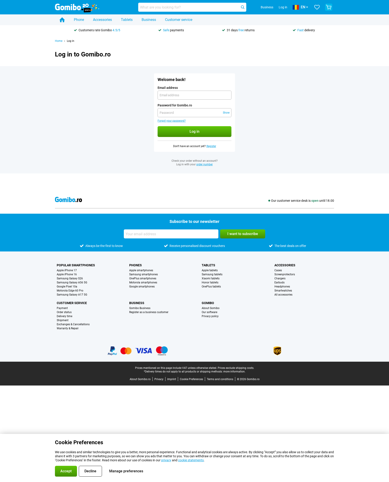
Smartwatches (283, 290)
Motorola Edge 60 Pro (70, 290)
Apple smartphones (141, 270)
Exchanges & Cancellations (73, 324)
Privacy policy (210, 316)
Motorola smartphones (143, 282)
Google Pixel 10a (67, 286)
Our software (209, 312)
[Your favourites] (317, 7)
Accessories (102, 20)
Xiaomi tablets (210, 278)
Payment (62, 308)
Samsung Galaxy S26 (70, 278)
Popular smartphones (76, 265)
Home (58, 41)
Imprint (171, 379)
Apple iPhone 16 (67, 274)
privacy (166, 460)
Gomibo (208, 303)
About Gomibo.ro (140, 379)
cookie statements (191, 460)
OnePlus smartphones (142, 278)
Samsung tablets (212, 274)
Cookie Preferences (191, 379)
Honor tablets (210, 282)
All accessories (283, 294)
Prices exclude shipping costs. (236, 368)
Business (149, 20)
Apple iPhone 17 (67, 270)
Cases (278, 270)
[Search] (242, 7)
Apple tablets (210, 270)
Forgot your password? (172, 120)
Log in (283, 7)
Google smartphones (142, 286)
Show (226, 112)
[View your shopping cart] (328, 7)
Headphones (282, 286)
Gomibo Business (139, 308)
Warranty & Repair (68, 328)
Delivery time (64, 316)
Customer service (178, 20)
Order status (64, 312)
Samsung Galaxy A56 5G (72, 282)
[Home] (62, 19)
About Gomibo (210, 308)
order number (204, 164)
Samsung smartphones (143, 274)
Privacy (158, 379)
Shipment (62, 320)
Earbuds (279, 282)
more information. (234, 371)
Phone (79, 20)
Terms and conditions (220, 379)
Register (211, 146)
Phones (135, 265)
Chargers (279, 278)
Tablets (127, 20)
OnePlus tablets (211, 286)
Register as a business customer (148, 312)
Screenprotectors (284, 274)
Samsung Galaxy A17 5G (72, 294)
